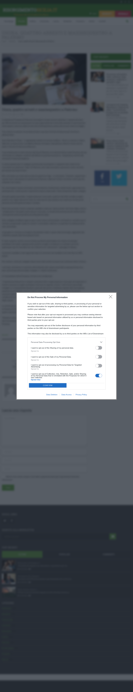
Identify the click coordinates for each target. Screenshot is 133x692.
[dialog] (66, 346)
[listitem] (66, 342)
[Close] (111, 297)
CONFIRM (48, 385)
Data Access (66, 395)
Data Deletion (51, 395)
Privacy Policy (81, 395)
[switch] (98, 348)
